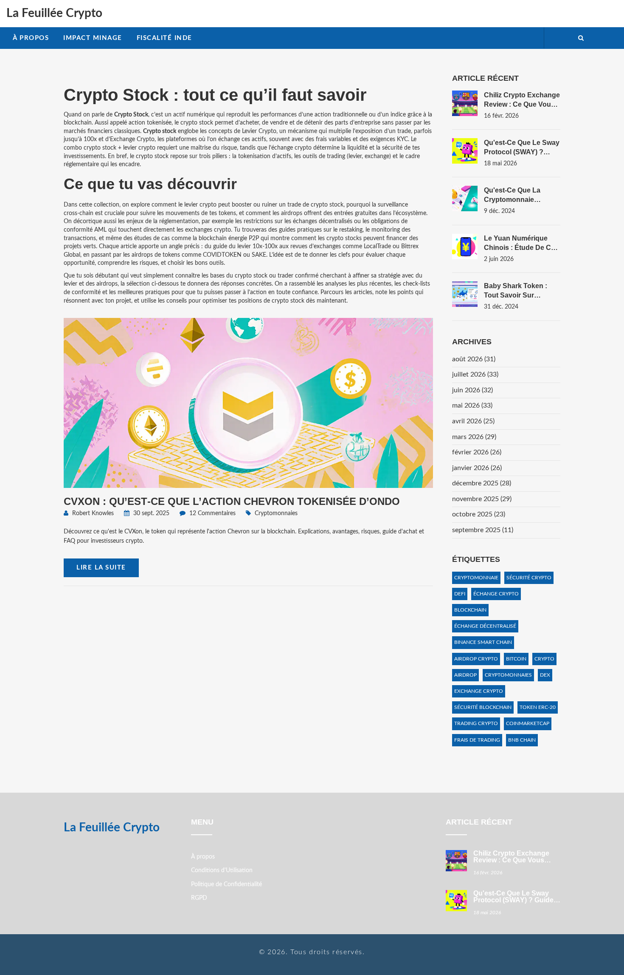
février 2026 (476, 452)
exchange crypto (478, 691)
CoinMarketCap (527, 723)
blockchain (470, 609)
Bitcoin (516, 658)
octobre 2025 (478, 514)
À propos (31, 38)
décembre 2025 (481, 483)
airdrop (465, 674)
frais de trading (477, 740)
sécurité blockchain (483, 707)
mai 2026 (472, 405)
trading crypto (476, 723)
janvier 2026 (477, 468)
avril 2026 (473, 421)
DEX (545, 674)
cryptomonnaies (508, 674)
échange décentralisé (485, 626)
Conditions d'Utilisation (222, 870)
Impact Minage (92, 38)
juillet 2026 (475, 374)
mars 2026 (474, 437)
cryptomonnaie (476, 577)
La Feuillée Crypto (54, 13)
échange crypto (496, 593)
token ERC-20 (538, 707)
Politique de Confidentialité (226, 884)
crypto (544, 658)
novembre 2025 (482, 499)
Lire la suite (101, 567)
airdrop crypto (476, 658)
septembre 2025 (482, 530)
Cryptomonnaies (276, 513)
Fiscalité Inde (164, 38)
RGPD (199, 898)
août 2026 (473, 359)
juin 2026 (472, 390)
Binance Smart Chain (483, 642)
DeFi (459, 593)
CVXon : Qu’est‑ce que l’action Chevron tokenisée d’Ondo (232, 501)
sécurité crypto (528, 577)
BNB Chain (522, 740)
